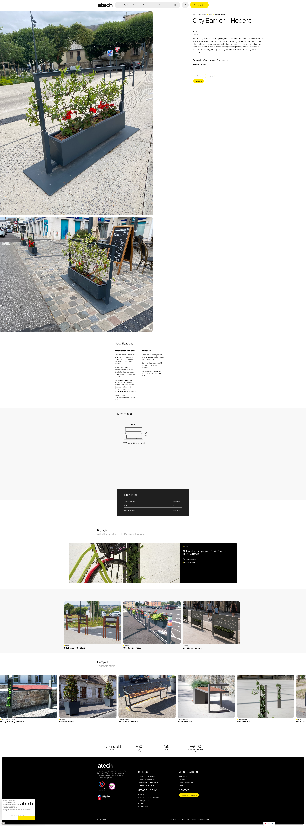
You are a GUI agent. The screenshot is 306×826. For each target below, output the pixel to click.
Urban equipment (202, 14)
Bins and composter (186, 782)
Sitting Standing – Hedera (12, 721)
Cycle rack (182, 779)
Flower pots (142, 803)
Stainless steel (223, 60)
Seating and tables (124, 719)
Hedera (203, 64)
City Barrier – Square (192, 648)
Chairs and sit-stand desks (8, 719)
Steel (213, 60)
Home (194, 14)
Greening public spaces (190, 559)
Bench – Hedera (185, 721)
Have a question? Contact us (189, 795)
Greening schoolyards (146, 779)
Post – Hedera (243, 721)
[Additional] (174, 5)
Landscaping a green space (148, 782)
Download (176, 502)
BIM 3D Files (198, 76)
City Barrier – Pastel (132, 648)
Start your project (199, 5)
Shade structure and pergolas (149, 797)
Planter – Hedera (66, 721)
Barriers (210, 14)
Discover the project (189, 562)
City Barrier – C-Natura (74, 648)
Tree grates (183, 776)
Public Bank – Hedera (128, 721)
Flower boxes (143, 806)
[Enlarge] (151, 13)
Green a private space (146, 785)
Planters (62, 719)
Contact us (210, 76)
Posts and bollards (242, 719)
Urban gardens (143, 800)
